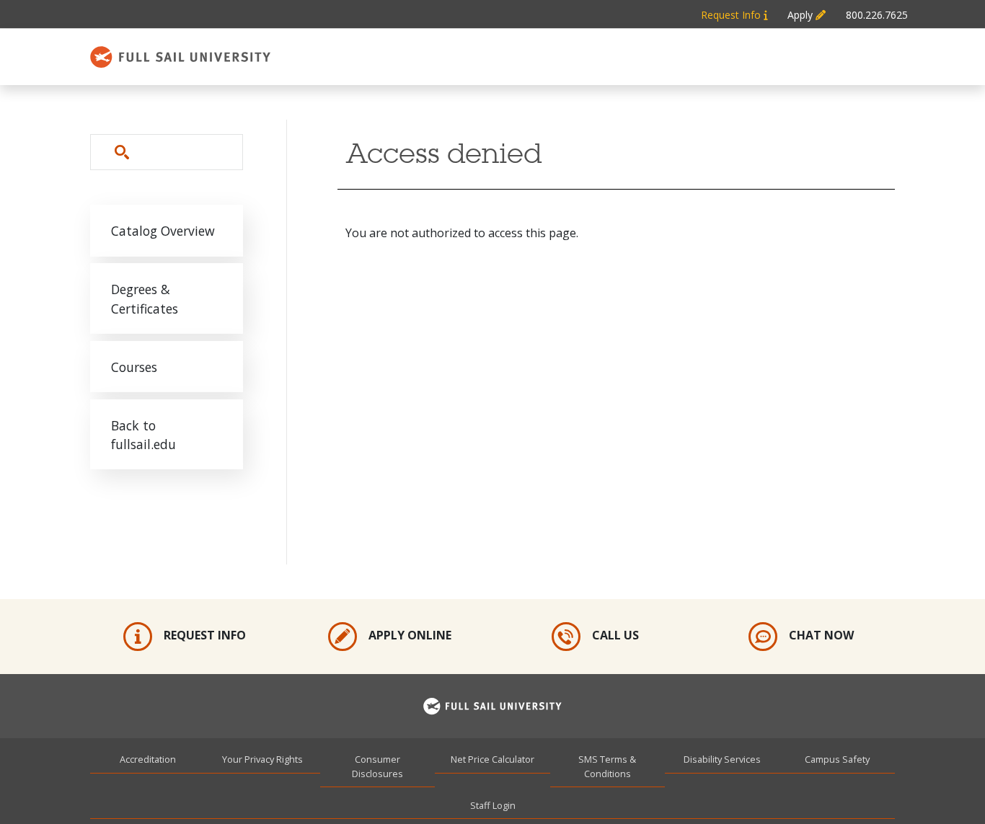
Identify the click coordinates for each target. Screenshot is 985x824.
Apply (801, 15)
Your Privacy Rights (262, 759)
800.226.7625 (877, 15)
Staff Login (493, 805)
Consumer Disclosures (377, 766)
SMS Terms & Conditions (607, 766)
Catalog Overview (163, 230)
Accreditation (148, 759)
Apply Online (409, 636)
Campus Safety (837, 759)
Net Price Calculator (492, 759)
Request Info (732, 15)
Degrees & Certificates (144, 298)
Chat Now (821, 636)
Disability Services (722, 759)
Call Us (615, 636)
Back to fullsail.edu (143, 435)
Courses (134, 367)
